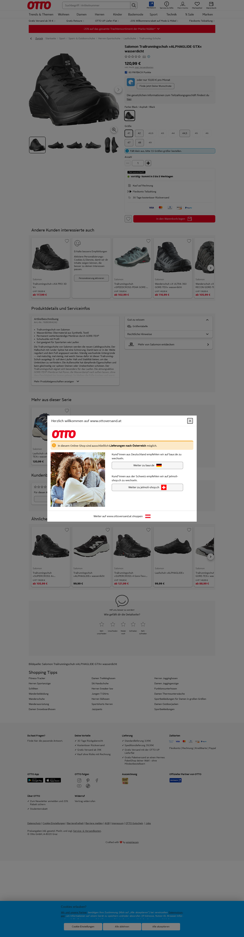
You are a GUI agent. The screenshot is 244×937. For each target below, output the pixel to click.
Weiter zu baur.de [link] (143, 465)
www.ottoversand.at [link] (119, 516)
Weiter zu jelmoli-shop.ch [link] (143, 487)
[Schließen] (190, 420)
